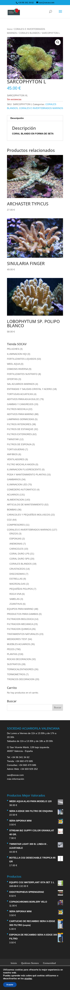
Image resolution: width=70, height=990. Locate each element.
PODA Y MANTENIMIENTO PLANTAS (26, 474)
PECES (10, 649)
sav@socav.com (15, 775)
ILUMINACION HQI (17, 354)
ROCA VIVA (15, 594)
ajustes (28, 978)
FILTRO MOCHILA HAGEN (21, 464)
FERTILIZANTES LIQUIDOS (21, 359)
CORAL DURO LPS (19, 553)
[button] (58, 42)
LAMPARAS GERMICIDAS (20, 419)
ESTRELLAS (15, 578)
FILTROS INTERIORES (19, 424)
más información (15, 779)
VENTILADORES (15, 459)
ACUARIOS (13, 494)
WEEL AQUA (13, 364)
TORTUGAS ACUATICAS (20, 394)
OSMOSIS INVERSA (17, 369)
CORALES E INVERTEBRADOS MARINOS (41, 108)
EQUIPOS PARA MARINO (20, 609)
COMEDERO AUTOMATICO (21, 489)
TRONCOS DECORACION (20, 679)
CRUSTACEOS (17, 569)
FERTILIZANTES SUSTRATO (22, 374)
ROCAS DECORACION (19, 659)
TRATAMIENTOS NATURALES (23, 634)
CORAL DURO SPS (19, 558)
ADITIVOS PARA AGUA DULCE (23, 399)
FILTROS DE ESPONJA (19, 444)
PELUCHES (13, 349)
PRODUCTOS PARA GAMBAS (22, 614)
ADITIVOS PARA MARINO (20, 414)
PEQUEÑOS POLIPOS (21, 589)
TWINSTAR (13, 439)
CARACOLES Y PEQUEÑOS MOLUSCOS (28, 514)
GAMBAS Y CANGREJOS (20, 404)
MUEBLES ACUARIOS (18, 644)
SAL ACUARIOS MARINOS (21, 384)
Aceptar (9, 984)
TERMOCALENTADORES (20, 669)
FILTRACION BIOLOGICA (20, 619)
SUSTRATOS (14, 664)
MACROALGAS (17, 584)
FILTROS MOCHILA (17, 409)
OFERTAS (12, 379)
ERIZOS (13, 533)
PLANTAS (12, 654)
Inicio (9, 29)
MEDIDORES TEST (17, 639)
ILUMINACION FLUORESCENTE (24, 469)
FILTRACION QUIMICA (19, 629)
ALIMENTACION (15, 499)
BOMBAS (12, 509)
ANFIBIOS (12, 454)
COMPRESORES (16, 524)
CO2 (9, 519)
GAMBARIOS (14, 479)
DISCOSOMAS (17, 574)
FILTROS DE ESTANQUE (20, 429)
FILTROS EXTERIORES (19, 434)
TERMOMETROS (16, 674)
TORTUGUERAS (15, 449)
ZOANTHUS (15, 604)
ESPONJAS (15, 538)
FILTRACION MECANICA (20, 624)
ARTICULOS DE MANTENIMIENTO (25, 504)
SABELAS (14, 599)
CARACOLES (16, 548)
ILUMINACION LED (17, 484)
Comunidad (49, 963)
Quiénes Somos (30, 963)
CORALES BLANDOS (29, 33)
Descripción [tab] (17, 118)
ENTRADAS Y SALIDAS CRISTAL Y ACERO (29, 389)
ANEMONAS (15, 543)
